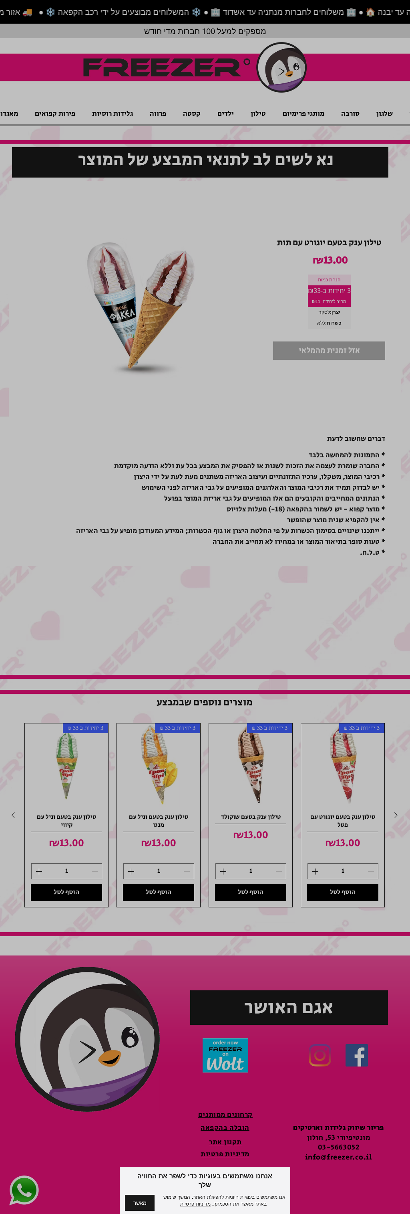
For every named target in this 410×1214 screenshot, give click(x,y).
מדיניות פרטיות (195, 1204)
